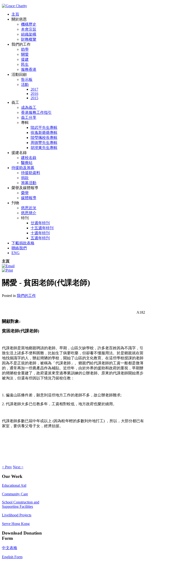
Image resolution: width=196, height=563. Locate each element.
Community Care (15, 494)
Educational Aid (14, 485)
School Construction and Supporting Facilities (20, 504)
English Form (12, 557)
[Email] (8, 266)
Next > (18, 467)
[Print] (7, 270)
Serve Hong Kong (16, 524)
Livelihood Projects (16, 515)
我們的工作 (26, 296)
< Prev (7, 467)
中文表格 (9, 548)
